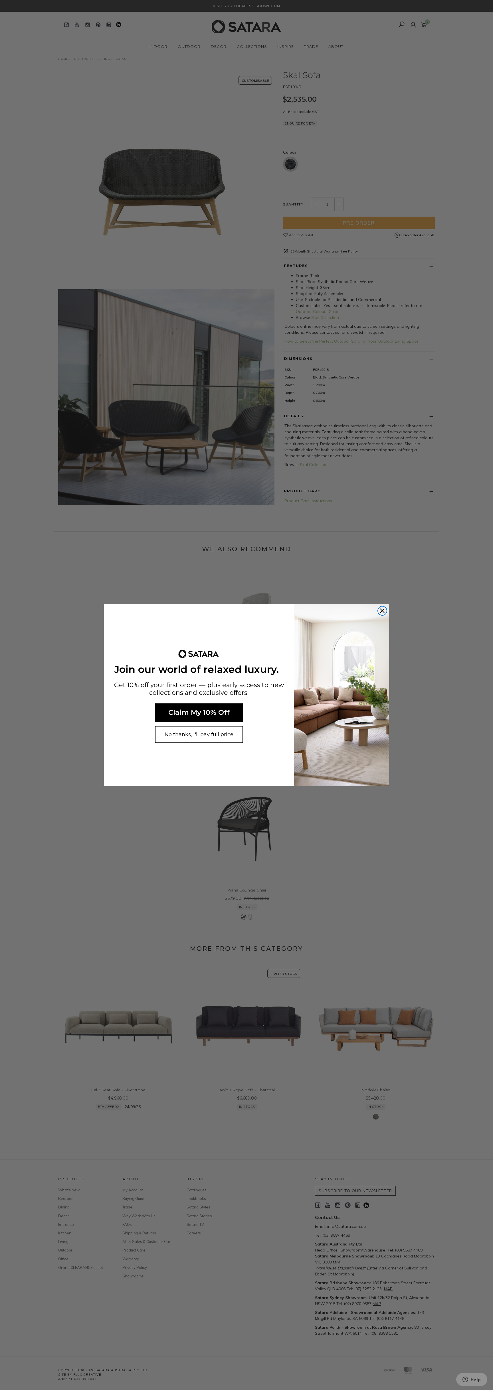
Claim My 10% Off (199, 712)
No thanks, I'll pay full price (199, 734)
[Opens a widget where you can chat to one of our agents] (471, 1380)
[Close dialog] (382, 610)
